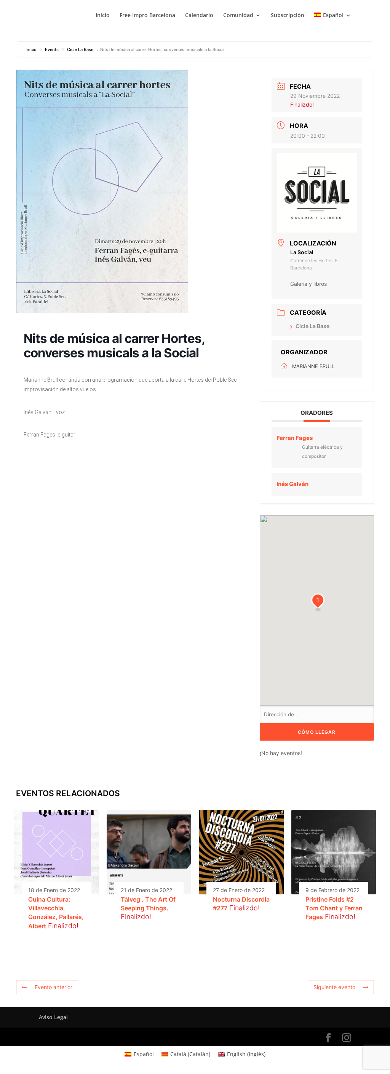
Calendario (199, 16)
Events (52, 49)
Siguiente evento (334, 987)
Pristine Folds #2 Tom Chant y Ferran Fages (334, 908)
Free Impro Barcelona (147, 16)
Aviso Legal (53, 1017)
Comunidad (238, 16)
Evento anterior (53, 987)
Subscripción (287, 16)
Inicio (103, 16)
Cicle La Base (80, 49)
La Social (301, 252)
